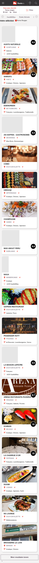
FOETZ (8, 79)
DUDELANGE (10, 251)
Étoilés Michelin (24, 17)
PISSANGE (10, 339)
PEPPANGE (10, 458)
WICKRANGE (10, 138)
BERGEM (9, 545)
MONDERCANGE (11, 277)
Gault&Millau (11, 17)
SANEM (8, 222)
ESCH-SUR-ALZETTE (13, 167)
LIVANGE (9, 487)
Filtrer (31, 10)
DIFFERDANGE (11, 193)
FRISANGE (10, 400)
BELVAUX (9, 429)
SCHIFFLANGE (11, 47)
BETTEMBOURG (11, 108)
